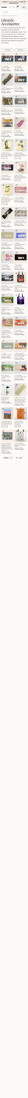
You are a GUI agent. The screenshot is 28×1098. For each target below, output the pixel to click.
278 (17, 458)
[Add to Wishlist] (3, 54)
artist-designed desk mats (9, 34)
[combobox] (14, 11)
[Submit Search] (3, 12)
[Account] (10, 7)
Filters (8, 50)
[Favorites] (13, 7)
